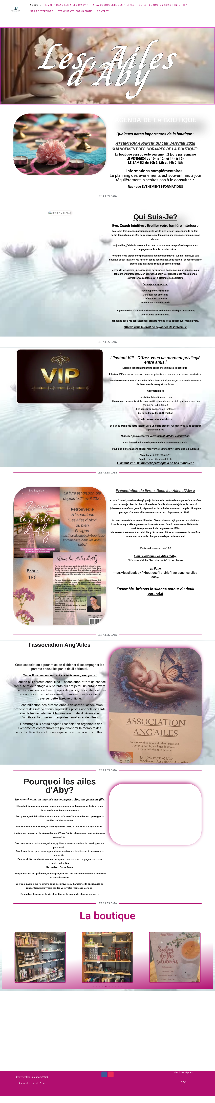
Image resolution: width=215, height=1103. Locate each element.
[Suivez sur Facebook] (104, 1074)
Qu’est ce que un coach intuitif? (163, 5)
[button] (4, 958)
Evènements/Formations (75, 11)
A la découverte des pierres (113, 5)
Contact (103, 11)
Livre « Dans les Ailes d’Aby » (67, 5)
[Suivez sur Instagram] (111, 1074)
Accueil (35, 5)
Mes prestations (41, 11)
